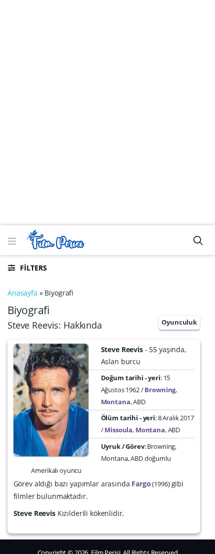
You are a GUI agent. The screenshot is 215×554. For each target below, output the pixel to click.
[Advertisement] (107, 112)
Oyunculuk (179, 322)
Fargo (141, 483)
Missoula (118, 429)
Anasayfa (23, 293)
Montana (115, 401)
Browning (160, 389)
